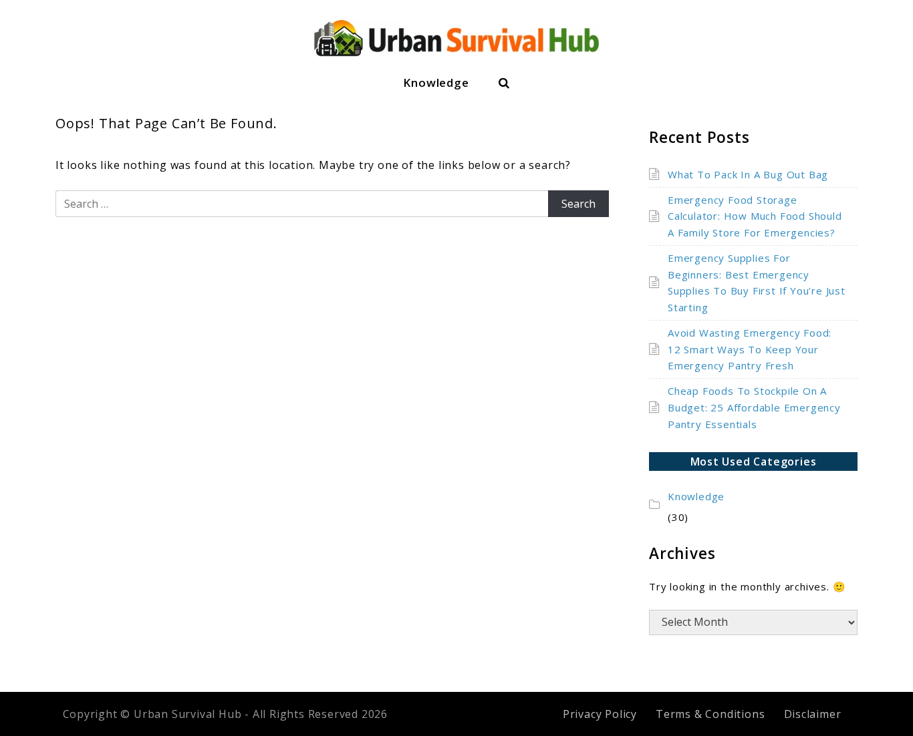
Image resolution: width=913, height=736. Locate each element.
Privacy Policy (600, 714)
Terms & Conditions (710, 714)
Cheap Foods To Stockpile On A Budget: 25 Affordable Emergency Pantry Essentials (754, 407)
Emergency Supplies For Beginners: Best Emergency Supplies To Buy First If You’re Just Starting (756, 282)
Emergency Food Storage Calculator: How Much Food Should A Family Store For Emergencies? (755, 216)
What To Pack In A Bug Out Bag (748, 174)
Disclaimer (812, 714)
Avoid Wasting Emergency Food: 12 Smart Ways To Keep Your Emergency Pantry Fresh (749, 349)
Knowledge (436, 82)
